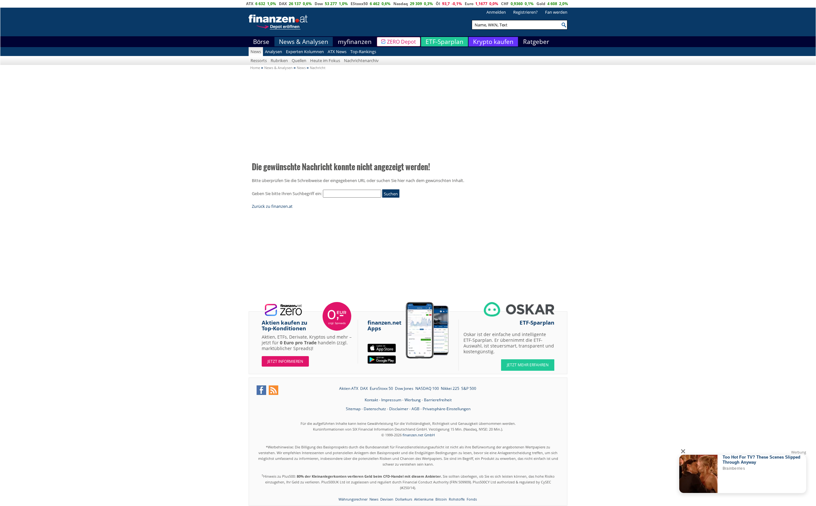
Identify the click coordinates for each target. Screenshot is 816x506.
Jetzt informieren (285, 361)
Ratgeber (536, 42)
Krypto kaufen (493, 42)
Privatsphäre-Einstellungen (446, 408)
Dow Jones (404, 388)
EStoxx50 (359, 3)
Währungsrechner (353, 499)
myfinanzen (355, 42)
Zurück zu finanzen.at (272, 206)
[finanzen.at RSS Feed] (273, 390)
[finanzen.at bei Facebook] (261, 390)
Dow (319, 3)
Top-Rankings (363, 51)
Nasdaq (400, 3)
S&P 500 (468, 388)
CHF (505, 3)
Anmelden (496, 12)
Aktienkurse (423, 499)
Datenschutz (375, 408)
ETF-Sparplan (444, 42)
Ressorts (259, 60)
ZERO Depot (401, 41)
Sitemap (353, 408)
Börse (261, 42)
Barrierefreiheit (438, 400)
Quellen (299, 60)
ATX (249, 3)
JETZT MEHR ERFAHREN (528, 365)
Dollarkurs (403, 499)
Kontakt (371, 400)
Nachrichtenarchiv (361, 60)
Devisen (386, 499)
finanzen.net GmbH (419, 434)
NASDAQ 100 (427, 388)
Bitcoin (441, 499)
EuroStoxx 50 (381, 388)
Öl (438, 3)
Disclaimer (398, 408)
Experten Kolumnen (305, 51)
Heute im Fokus (325, 60)
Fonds (472, 499)
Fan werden (556, 12)
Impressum (391, 400)
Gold (540, 3)
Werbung (412, 400)
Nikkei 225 (450, 388)
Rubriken (279, 60)
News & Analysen (303, 42)
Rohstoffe (457, 499)
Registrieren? (525, 12)
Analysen (273, 51)
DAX (283, 3)
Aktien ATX (348, 388)
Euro (469, 3)
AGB (415, 408)
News (256, 51)
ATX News (337, 51)
